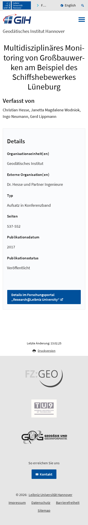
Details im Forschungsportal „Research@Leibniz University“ (35, 297)
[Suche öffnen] (83, 5)
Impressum (17, 502)
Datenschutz (40, 502)
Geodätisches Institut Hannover (34, 31)
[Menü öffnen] (81, 21)
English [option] (70, 5)
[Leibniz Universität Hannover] (17, 5)
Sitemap (44, 510)
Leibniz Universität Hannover (50, 494)
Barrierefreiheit (67, 502)
